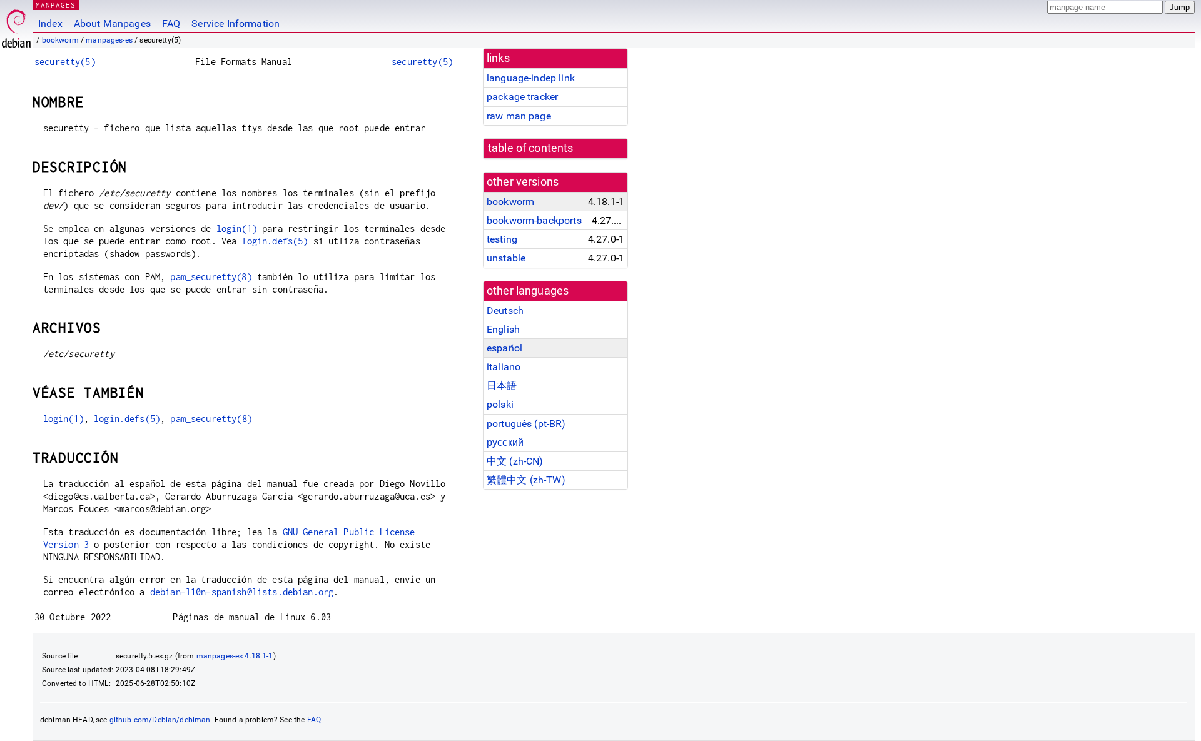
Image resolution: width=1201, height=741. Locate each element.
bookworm (60, 40)
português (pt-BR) (526, 424)
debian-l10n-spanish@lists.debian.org (241, 592)
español (504, 348)
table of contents (531, 148)
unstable (506, 258)
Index (50, 23)
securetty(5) (65, 61)
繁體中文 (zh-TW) (526, 480)
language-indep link (531, 78)
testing (502, 239)
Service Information (235, 23)
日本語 (502, 385)
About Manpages (112, 23)
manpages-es (109, 40)
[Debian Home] (16, 25)
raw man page (519, 116)
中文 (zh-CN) (515, 461)
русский (505, 442)
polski (500, 404)
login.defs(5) (274, 241)
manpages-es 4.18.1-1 (234, 656)
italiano (503, 367)
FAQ (171, 23)
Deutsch (505, 310)
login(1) (236, 228)
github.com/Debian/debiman (160, 719)
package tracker (522, 97)
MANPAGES (56, 5)
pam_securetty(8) (210, 276)
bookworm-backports (534, 220)
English (503, 329)
